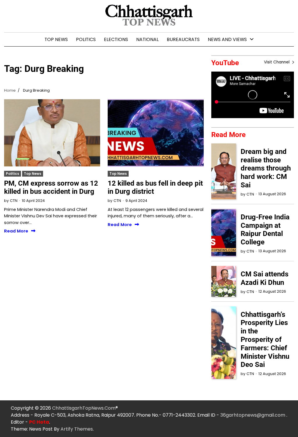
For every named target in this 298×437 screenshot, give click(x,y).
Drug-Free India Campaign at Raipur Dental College (265, 229)
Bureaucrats (183, 39)
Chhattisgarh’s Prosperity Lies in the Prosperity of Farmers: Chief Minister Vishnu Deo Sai (265, 339)
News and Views (227, 39)
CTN (13, 200)
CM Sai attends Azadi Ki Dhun (264, 278)
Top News (56, 39)
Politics (86, 39)
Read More (16, 231)
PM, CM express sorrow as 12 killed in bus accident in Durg (51, 187)
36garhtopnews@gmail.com (253, 415)
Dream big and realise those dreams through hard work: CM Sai (266, 168)
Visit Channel (277, 62)
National (147, 39)
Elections (116, 39)
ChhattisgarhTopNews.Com (84, 408)
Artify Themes (77, 429)
